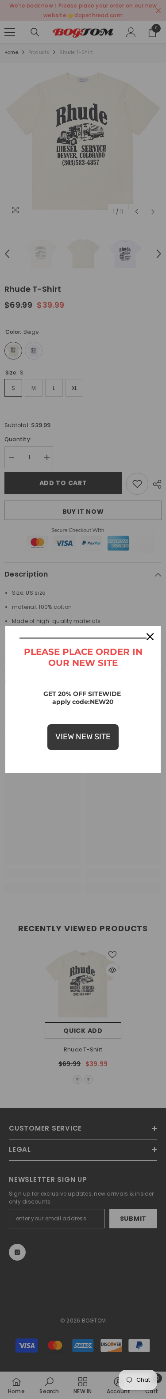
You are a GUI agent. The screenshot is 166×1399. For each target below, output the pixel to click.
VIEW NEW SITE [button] (83, 737)
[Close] (150, 636)
